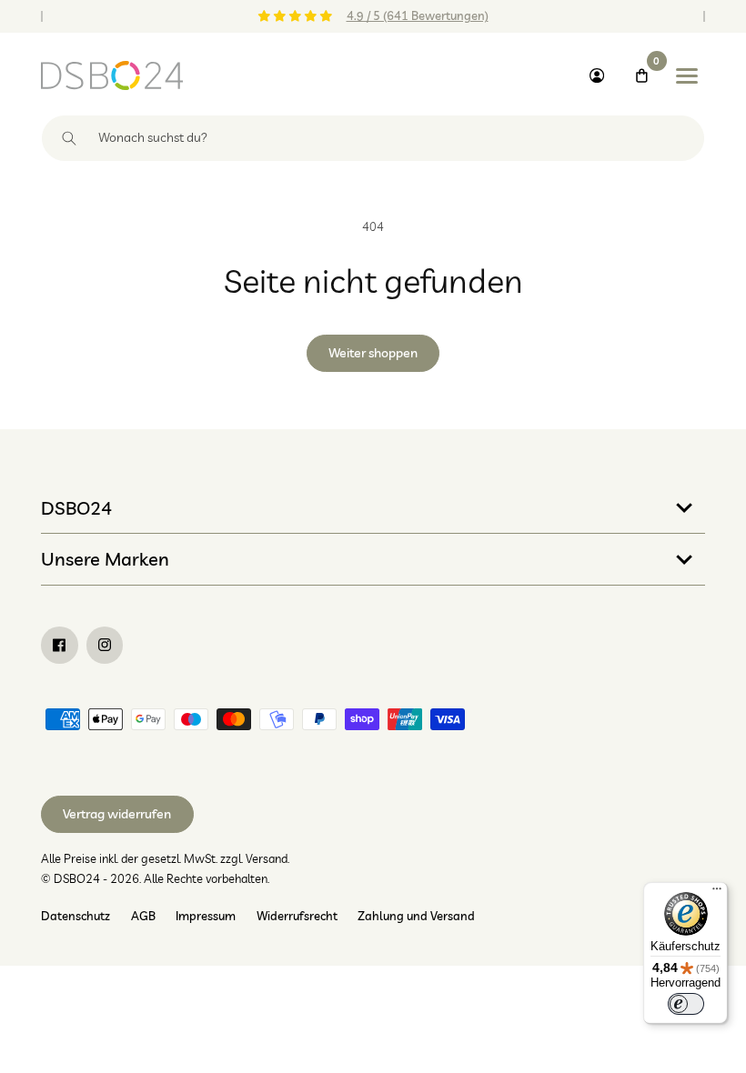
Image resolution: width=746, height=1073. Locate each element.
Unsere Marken (105, 558)
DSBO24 (76, 507)
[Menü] (717, 893)
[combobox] (373, 138)
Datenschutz (75, 915)
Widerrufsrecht (297, 915)
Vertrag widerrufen (117, 814)
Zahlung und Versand (416, 915)
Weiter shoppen (373, 353)
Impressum (206, 915)
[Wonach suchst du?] (69, 138)
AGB (143, 915)
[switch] (686, 1004)
